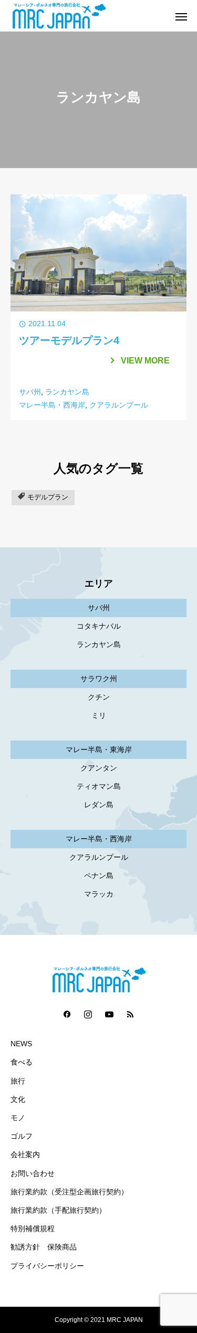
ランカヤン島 (67, 392)
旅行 (18, 1081)
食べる (22, 1062)
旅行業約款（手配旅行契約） (58, 1210)
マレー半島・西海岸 (52, 405)
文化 (18, 1099)
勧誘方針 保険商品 (44, 1247)
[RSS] (130, 1013)
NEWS (21, 1044)
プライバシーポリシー (47, 1266)
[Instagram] (88, 1013)
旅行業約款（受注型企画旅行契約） (69, 1192)
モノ (18, 1118)
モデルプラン (47, 497)
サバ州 (30, 392)
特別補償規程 (33, 1229)
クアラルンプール (118, 405)
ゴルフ (22, 1136)
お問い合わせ (33, 1174)
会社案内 (25, 1155)
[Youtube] (109, 1013)
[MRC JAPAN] (88, 16)
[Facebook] (67, 1013)
